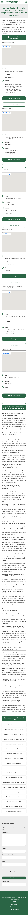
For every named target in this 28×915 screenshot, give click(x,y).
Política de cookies (14, 909)
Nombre (4, 848)
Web (3, 861)
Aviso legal (14, 904)
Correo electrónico (7, 855)
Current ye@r (6, 881)
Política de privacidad (14, 906)
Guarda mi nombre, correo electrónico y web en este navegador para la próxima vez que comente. (13, 871)
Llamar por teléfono (14, 104)
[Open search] (26, 2)
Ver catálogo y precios (14, 98)
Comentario (5, 832)
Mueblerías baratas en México (14, 2)
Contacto (14, 901)
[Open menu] (2, 2)
